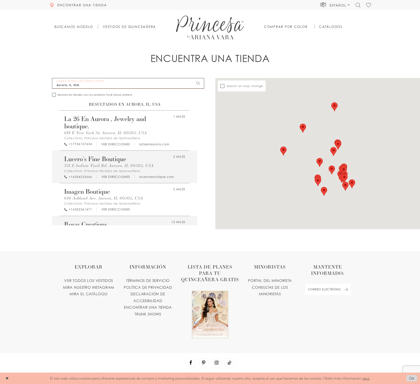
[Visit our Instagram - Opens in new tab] (216, 363)
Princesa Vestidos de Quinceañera (112, 138)
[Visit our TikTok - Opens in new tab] (229, 363)
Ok (412, 378)
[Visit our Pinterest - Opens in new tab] (204, 363)
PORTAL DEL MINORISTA (270, 280)
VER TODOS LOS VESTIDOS (88, 280)
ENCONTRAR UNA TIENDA (148, 307)
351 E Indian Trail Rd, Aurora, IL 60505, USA (109, 165)
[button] (335, 4)
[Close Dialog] (7, 378)
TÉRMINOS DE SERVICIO (148, 280)
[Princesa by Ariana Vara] (210, 27)
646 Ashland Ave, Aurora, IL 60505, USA (103, 198)
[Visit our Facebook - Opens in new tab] (191, 363)
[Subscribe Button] (346, 289)
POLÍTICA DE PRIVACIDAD (148, 287)
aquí (365, 378)
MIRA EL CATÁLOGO (89, 294)
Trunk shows (148, 314)
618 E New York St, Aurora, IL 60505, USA (105, 132)
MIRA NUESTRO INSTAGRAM (88, 287)
